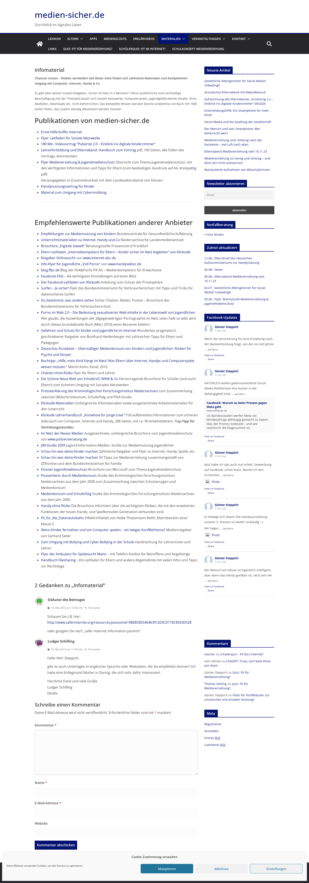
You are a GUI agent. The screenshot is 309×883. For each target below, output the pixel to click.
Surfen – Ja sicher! (55, 288)
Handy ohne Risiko (55, 505)
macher (209, 654)
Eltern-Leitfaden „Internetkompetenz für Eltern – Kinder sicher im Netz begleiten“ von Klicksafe (115, 252)
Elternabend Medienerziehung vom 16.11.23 (235, 151)
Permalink (94, 608)
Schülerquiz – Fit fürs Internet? (241, 654)
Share (211, 359)
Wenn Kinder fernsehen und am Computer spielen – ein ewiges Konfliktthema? (103, 530)
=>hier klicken (214, 234)
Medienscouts (115, 39)
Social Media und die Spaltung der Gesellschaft (237, 122)
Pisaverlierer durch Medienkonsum (69, 475)
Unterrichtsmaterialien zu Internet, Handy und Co (80, 240)
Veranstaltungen (206, 39)
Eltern (72, 39)
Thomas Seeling (215, 684)
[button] (80, 39)
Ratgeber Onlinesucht (58, 258)
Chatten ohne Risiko (57, 373)
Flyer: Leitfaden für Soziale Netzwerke (70, 138)
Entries (212, 738)
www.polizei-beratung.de (67, 439)
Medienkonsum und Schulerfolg (66, 493)
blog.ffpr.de (50, 270)
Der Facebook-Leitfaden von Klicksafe (70, 282)
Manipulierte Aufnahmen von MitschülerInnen (237, 170)
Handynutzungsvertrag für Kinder (68, 186)
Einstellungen (276, 869)
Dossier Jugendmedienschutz (64, 469)
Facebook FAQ (52, 276)
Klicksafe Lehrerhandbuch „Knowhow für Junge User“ (83, 415)
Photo (216, 482)
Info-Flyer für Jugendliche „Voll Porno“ (70, 264)
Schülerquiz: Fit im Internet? (142, 49)
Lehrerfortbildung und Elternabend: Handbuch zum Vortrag (88, 150)
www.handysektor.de (124, 264)
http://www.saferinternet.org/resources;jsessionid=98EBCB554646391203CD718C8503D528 (119, 622)
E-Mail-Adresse (48, 803)
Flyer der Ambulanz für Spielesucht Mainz (74, 554)
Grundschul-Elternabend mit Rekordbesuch (235, 92)
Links (52, 49)
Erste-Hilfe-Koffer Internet (61, 132)
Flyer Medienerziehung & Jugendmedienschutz (78, 162)
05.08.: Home (213, 270)
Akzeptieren (167, 869)
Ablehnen (221, 869)
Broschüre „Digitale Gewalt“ (63, 246)
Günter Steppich (226, 327)
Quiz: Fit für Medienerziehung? (87, 49)
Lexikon (54, 39)
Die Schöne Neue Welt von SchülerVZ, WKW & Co (79, 378)
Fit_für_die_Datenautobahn (62, 518)
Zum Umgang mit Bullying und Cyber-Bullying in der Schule (87, 542)
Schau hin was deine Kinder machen (69, 451)
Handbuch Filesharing (58, 560)
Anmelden (211, 731)
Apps (93, 39)
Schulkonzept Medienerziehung (198, 49)
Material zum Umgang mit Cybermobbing (74, 192)
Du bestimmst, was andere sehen (67, 300)
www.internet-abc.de (99, 258)
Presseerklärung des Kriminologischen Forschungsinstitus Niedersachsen (99, 391)
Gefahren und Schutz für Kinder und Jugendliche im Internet (88, 330)
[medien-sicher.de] (40, 44)
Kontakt (239, 39)
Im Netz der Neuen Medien (62, 433)
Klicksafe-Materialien (57, 403)
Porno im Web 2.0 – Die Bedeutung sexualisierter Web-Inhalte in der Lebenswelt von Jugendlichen (118, 312)
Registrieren (213, 724)
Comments (215, 745)
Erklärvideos (144, 39)
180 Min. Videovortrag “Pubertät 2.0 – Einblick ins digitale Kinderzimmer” (98, 144)
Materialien (171, 39)
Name (41, 782)
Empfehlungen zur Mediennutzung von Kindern (78, 233)
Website (41, 823)
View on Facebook (214, 355)
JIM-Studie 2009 (53, 445)
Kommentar (46, 725)
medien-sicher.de (69, 14)
